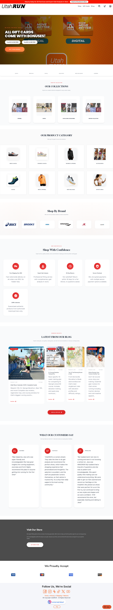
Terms (47, 595)
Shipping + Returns (62, 595)
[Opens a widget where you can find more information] (106, 607)
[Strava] (54, 591)
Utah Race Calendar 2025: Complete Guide (24, 385)
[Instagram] (49, 591)
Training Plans (52, 348)
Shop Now (12, 49)
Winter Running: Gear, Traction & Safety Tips (94, 373)
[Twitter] (63, 591)
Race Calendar (14, 348)
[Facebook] (44, 591)
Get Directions (35, 544)
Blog (92, 6)
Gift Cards (86, 6)
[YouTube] (68, 591)
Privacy (52, 595)
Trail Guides (71, 348)
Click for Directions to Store (79, 1)
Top (57, 607)
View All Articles (55, 412)
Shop (79, 6)
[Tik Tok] (58, 591)
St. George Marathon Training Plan (53, 373)
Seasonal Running (92, 348)
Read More (13, 401)
